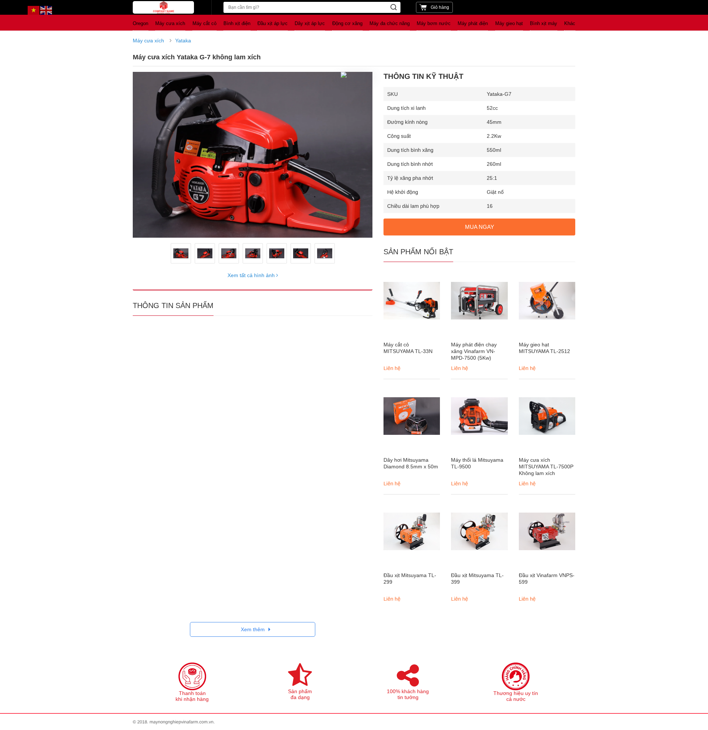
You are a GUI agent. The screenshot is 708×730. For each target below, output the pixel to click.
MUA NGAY (479, 227)
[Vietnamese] (34, 10)
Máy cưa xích (148, 40)
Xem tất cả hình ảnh (252, 275)
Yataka (183, 40)
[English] (46, 10)
